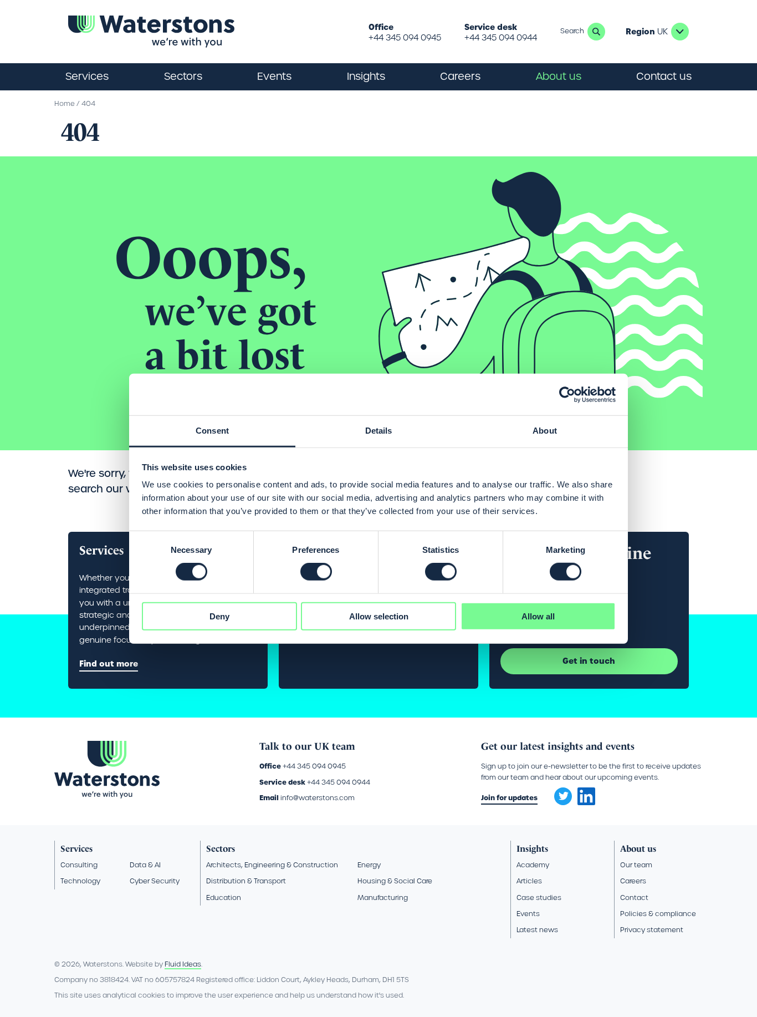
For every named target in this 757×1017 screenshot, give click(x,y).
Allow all (538, 616)
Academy (532, 865)
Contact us (664, 76)
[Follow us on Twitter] (559, 793)
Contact (634, 897)
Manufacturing (382, 897)
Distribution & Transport (246, 881)
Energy (369, 865)
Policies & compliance (658, 913)
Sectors (220, 848)
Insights (366, 76)
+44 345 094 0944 (500, 38)
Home (64, 103)
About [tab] (545, 430)
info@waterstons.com (317, 798)
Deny (219, 616)
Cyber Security (155, 881)
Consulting (79, 865)
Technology (80, 881)
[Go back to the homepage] (151, 32)
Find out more (108, 663)
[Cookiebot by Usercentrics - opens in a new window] (567, 394)
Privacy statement (651, 930)
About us (638, 848)
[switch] (316, 572)
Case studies (538, 897)
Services (76, 848)
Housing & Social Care (394, 881)
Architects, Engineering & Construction (272, 865)
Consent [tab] (212, 430)
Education (223, 897)
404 (88, 103)
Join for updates (509, 797)
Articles (529, 881)
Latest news (537, 930)
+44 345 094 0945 (405, 38)
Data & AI (145, 865)
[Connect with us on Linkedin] (586, 802)
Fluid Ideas (183, 964)
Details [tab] (378, 430)
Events (274, 76)
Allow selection (378, 616)
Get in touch (588, 661)
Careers (633, 881)
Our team (636, 865)
